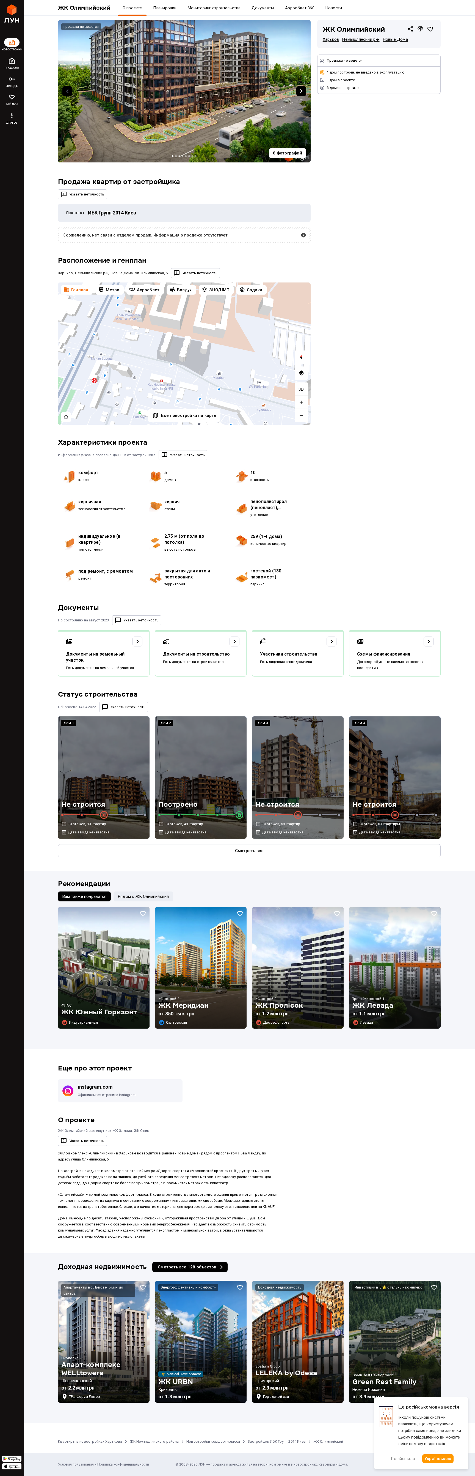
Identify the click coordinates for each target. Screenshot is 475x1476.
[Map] (184, 353)
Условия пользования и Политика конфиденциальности (103, 1464)
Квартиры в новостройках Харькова (90, 1441)
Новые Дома (395, 39)
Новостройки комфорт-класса (213, 1441)
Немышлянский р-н (360, 39)
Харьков (331, 39)
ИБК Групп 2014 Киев (112, 213)
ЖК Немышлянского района (154, 1441)
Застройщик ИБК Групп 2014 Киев (277, 1441)
